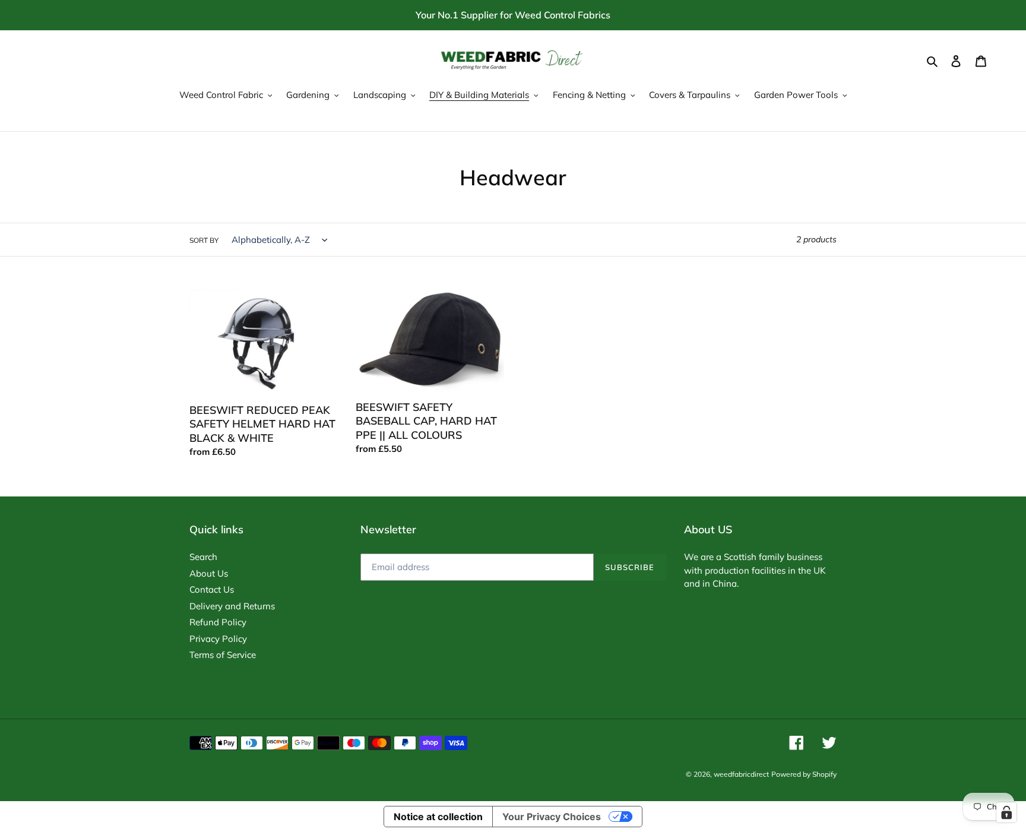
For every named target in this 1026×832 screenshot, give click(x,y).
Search (203, 556)
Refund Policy (217, 622)
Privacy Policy (218, 638)
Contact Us (211, 589)
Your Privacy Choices (551, 816)
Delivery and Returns (232, 606)
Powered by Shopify (804, 774)
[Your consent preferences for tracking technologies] (1006, 812)
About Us (208, 573)
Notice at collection (438, 816)
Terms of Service (222, 654)
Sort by (203, 240)
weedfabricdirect (741, 774)
